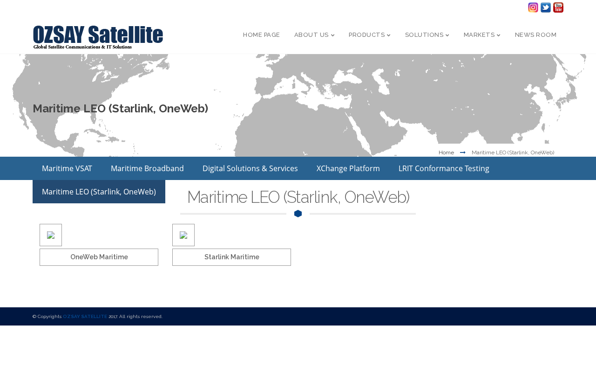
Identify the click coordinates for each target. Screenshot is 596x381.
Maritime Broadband (147, 168)
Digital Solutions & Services (250, 168)
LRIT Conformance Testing (444, 168)
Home (446, 152)
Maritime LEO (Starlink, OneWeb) (99, 192)
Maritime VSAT (67, 168)
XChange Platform (348, 168)
